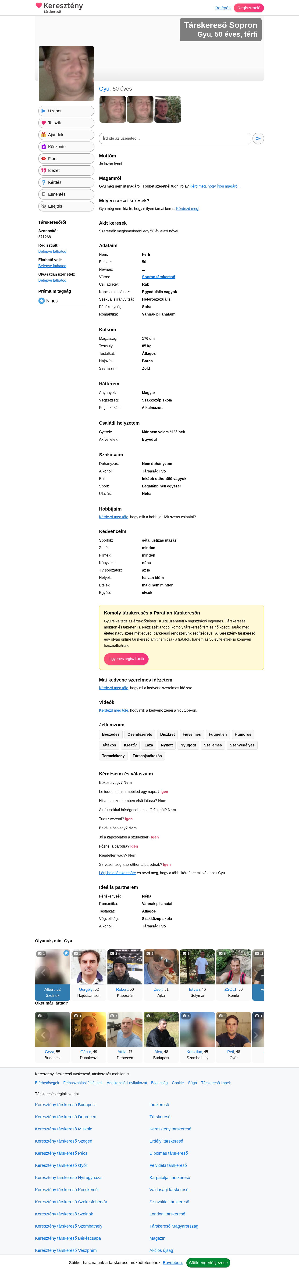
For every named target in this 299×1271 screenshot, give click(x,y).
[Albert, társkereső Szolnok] (52, 966)
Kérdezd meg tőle (113, 517)
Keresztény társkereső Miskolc (63, 1129)
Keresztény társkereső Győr (61, 1165)
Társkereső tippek (216, 1083)
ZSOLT (230, 989)
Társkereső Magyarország (174, 1226)
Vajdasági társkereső (169, 1189)
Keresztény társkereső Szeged (63, 1141)
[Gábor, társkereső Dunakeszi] (88, 1029)
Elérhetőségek (47, 1083)
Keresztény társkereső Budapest (65, 1104)
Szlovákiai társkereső (169, 1202)
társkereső (159, 1104)
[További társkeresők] (256, 973)
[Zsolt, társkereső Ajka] (161, 966)
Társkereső (160, 1117)
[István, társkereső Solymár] (197, 966)
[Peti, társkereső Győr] (233, 1029)
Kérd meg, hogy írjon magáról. (214, 186)
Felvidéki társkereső (168, 1165)
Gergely (86, 989)
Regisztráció (248, 8)
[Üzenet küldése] (258, 138)
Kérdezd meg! (187, 209)
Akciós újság (161, 1250)
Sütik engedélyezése (208, 1262)
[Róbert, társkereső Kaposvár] (124, 966)
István (194, 989)
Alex (158, 1052)
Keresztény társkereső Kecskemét (67, 1189)
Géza (49, 1052)
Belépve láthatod (52, 251)
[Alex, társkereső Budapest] (161, 1029)
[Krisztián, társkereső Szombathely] (197, 1029)
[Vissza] (43, 973)
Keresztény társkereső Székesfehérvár (71, 1202)
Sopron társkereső (158, 277)
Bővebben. (173, 1262)
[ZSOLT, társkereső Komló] (233, 966)
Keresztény (63, 8)
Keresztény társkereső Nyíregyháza (68, 1177)
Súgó (192, 1083)
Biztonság (159, 1083)
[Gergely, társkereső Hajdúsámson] (88, 966)
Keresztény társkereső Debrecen (65, 1117)
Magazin (157, 1238)
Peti (230, 1052)
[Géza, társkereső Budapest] (52, 1029)
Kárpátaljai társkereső (170, 1177)
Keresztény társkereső (170, 1129)
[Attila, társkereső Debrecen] (124, 1029)
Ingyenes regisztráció (126, 659)
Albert (49, 989)
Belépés (223, 8)
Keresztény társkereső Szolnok (64, 1214)
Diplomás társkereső (169, 1153)
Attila (121, 1052)
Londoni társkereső (167, 1214)
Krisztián (194, 1052)
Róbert (122, 989)
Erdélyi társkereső (166, 1141)
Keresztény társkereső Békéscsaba (68, 1238)
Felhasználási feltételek (83, 1083)
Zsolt (158, 989)
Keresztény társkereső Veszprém (66, 1250)
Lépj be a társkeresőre (117, 873)
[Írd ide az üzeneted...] (175, 138)
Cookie (178, 1083)
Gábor (85, 1052)
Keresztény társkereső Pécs (61, 1153)
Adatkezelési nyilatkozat (127, 1083)
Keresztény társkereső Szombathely (68, 1226)
